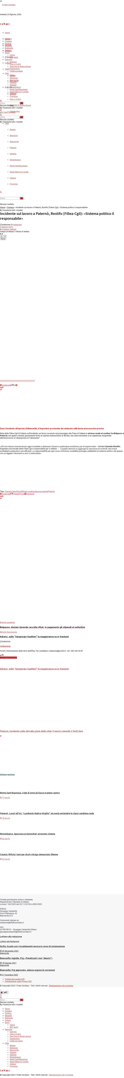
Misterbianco (15, 87)
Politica (8, 1013)
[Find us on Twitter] (4, 1071)
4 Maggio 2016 (6, 227)
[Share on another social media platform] (1, 390)
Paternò (13, 82)
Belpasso (14, 78)
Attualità (8, 46)
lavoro (38, 491)
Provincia (14, 96)
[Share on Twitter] (12, 385)
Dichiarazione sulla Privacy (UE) (18, 981)
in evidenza (31, 491)
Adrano (13, 129)
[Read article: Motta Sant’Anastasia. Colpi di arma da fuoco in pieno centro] (62, 783)
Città (7, 123)
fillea (24, 491)
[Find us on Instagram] (9, 1071)
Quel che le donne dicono (20, 105)
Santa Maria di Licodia (19, 92)
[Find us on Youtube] (7, 1071)
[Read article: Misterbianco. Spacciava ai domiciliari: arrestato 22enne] (62, 824)
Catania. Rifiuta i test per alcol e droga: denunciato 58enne (29, 854)
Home (2, 207)
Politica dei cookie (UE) (15, 979)
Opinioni (13, 62)
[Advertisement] (62, 27)
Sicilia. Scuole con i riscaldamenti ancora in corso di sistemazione (32, 946)
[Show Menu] (1, 110)
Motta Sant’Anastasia (18, 89)
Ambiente (9, 57)
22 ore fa (6, 839)
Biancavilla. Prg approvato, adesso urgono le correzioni (27, 970)
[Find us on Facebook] (1, 1071)
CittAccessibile (16, 71)
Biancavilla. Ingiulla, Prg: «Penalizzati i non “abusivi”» (26, 958)
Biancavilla (14, 80)
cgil (20, 491)
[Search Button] (1, 101)
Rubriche (8, 87)
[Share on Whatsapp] (15, 385)
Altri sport (14, 57)
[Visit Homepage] (8, 5)
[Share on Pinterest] (2, 387)
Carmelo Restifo (12, 491)
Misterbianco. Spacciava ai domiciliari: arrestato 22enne (27, 833)
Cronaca (10, 207)
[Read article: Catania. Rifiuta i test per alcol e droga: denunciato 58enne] (62, 845)
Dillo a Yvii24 (15, 99)
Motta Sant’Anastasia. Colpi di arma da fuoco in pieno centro (30, 792)
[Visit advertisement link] (54, 154)
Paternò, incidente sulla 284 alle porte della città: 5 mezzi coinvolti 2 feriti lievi (41, 731)
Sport (7, 69)
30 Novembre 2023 (10, 951)
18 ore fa (6, 818)
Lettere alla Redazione (9, 941)
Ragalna (13, 85)
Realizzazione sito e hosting (61, 986)
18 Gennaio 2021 (9, 963)
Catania (13, 94)
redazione (17, 224)
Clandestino (15, 69)
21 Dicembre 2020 (10, 975)
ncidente (44, 491)
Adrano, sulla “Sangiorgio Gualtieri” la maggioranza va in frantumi (34, 669)
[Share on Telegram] (16, 385)
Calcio (12, 55)
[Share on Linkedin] (1, 387)
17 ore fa (6, 798)
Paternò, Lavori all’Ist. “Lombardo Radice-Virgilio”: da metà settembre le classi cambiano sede (47, 813)
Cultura (8, 50)
